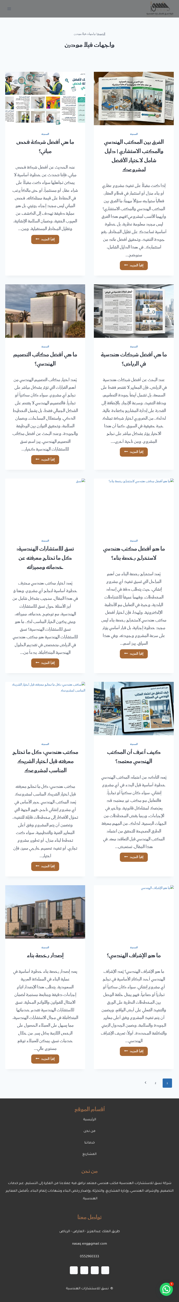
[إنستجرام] (95, 1270)
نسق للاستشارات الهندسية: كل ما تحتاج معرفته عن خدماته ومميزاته (45, 558)
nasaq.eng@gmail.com (89, 1244)
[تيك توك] (84, 1270)
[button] (166, 1289)
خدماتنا (89, 1143)
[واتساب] (74, 1270)
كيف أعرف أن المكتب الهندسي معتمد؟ (134, 757)
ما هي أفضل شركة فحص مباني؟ (45, 147)
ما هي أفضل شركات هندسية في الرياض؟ (134, 359)
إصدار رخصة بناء (45, 955)
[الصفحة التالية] (145, 1083)
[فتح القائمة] (9, 8)
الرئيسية (89, 1120)
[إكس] (105, 1270)
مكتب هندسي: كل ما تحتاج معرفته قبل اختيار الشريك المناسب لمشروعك (45, 761)
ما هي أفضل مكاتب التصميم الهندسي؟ (45, 359)
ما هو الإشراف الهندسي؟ (134, 955)
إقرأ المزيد (131, 264)
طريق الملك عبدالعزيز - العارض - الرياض (89, 1231)
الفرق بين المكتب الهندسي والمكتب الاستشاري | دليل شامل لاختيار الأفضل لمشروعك (134, 156)
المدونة (134, 134)
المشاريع (89, 1154)
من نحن (89, 1131)
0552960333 (89, 1257)
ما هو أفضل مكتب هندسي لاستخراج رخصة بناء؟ (134, 553)
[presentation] (134, 98)
